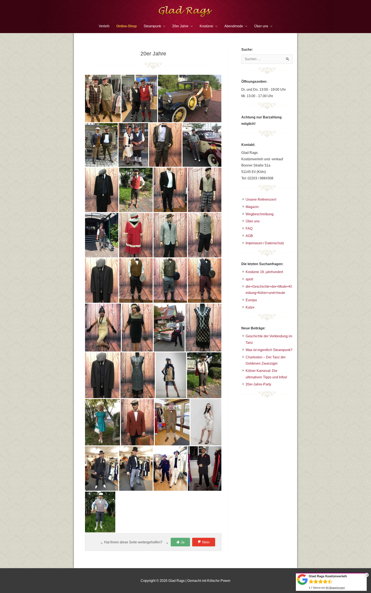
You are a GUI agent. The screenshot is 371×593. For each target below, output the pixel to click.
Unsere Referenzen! (261, 199)
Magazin (252, 207)
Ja (182, 542)
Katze (250, 307)
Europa (251, 300)
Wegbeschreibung (260, 214)
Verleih (104, 26)
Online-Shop (126, 26)
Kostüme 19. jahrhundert (264, 272)
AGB (249, 236)
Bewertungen (335, 587)
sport (249, 279)
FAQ (249, 228)
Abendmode (233, 26)
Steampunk (152, 26)
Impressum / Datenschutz (265, 243)
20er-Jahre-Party (258, 384)
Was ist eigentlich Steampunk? (269, 350)
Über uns (253, 221)
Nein (206, 542)
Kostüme (206, 26)
